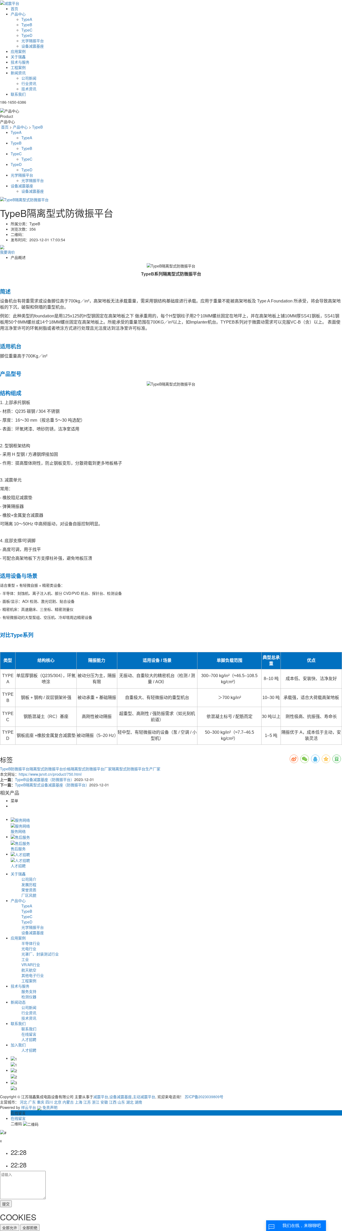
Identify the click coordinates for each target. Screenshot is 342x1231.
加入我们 (18, 1044)
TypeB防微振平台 (14, 768)
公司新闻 (28, 78)
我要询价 (7, 252)
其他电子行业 (32, 975)
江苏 (87, 1102)
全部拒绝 (29, 1227)
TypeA (26, 19)
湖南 (138, 1102)
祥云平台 (28, 1107)
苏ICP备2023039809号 (204, 1096)
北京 (57, 1102)
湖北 (130, 1102)
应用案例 (18, 51)
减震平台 (100, 1096)
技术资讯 (28, 88)
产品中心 (18, 14)
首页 (14, 8)
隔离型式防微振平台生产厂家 (136, 768)
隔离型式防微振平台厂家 (91, 768)
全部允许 (9, 1227)
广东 (32, 1102)
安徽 (104, 1102)
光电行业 (28, 948)
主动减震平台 (144, 1096)
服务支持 (28, 991)
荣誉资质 (28, 889)
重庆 (40, 1102)
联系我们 (18, 94)
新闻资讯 (18, 72)
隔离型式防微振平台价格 (50, 768)
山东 (121, 1102)
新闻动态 (18, 1002)
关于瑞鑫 (18, 56)
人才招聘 (28, 1039)
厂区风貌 (28, 895)
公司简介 (28, 879)
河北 (23, 1102)
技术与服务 (20, 62)
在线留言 (28, 1034)
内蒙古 (68, 1102)
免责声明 (49, 1107)
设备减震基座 (32, 46)
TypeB (26, 24)
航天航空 (28, 970)
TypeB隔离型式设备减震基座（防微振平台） (52, 784)
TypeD (26, 35)
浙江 (95, 1102)
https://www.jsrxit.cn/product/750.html (50, 774)
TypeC (26, 30)
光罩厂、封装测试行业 (40, 954)
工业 (25, 959)
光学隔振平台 (32, 40)
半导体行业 (30, 943)
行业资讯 (28, 83)
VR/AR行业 (30, 964)
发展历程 (28, 884)
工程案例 (18, 67)
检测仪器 (28, 996)
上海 (78, 1102)
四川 (49, 1102)
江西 (112, 1102)
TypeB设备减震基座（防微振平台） (44, 779)
